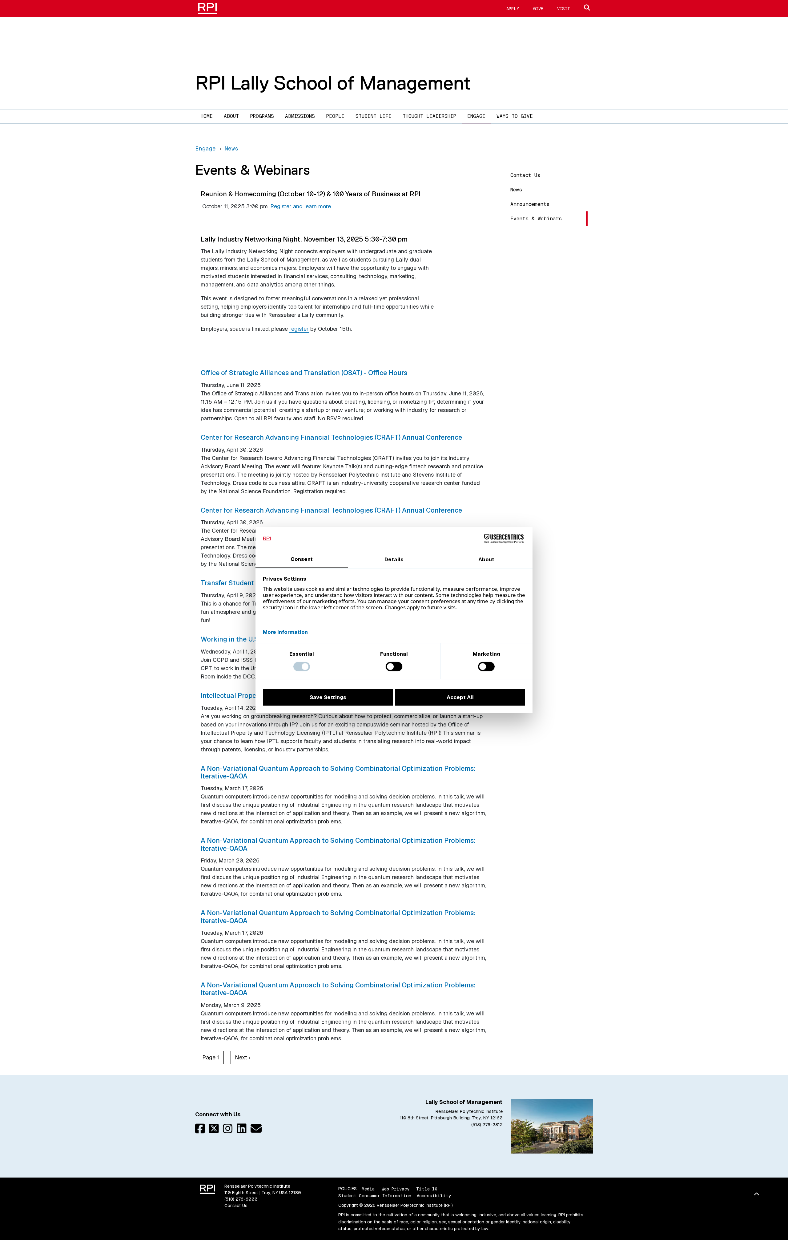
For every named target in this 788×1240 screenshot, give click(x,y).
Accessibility (434, 1195)
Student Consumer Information (374, 1195)
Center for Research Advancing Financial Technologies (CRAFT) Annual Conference (331, 437)
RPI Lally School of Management (333, 82)
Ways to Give (515, 116)
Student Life (374, 116)
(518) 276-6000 (241, 1199)
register (299, 328)
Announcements (529, 204)
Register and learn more (301, 206)
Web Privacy (395, 1188)
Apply (512, 8)
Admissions (300, 116)
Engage (476, 116)
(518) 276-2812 (487, 1124)
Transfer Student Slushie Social (250, 582)
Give (538, 8)
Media (368, 1188)
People (335, 116)
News (516, 189)
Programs (262, 116)
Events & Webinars (536, 218)
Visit (563, 8)
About (231, 116)
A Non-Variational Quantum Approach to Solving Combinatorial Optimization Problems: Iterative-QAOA (338, 772)
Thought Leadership (429, 116)
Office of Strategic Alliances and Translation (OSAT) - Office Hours (304, 372)
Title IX (426, 1188)
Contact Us (525, 175)
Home (207, 116)
